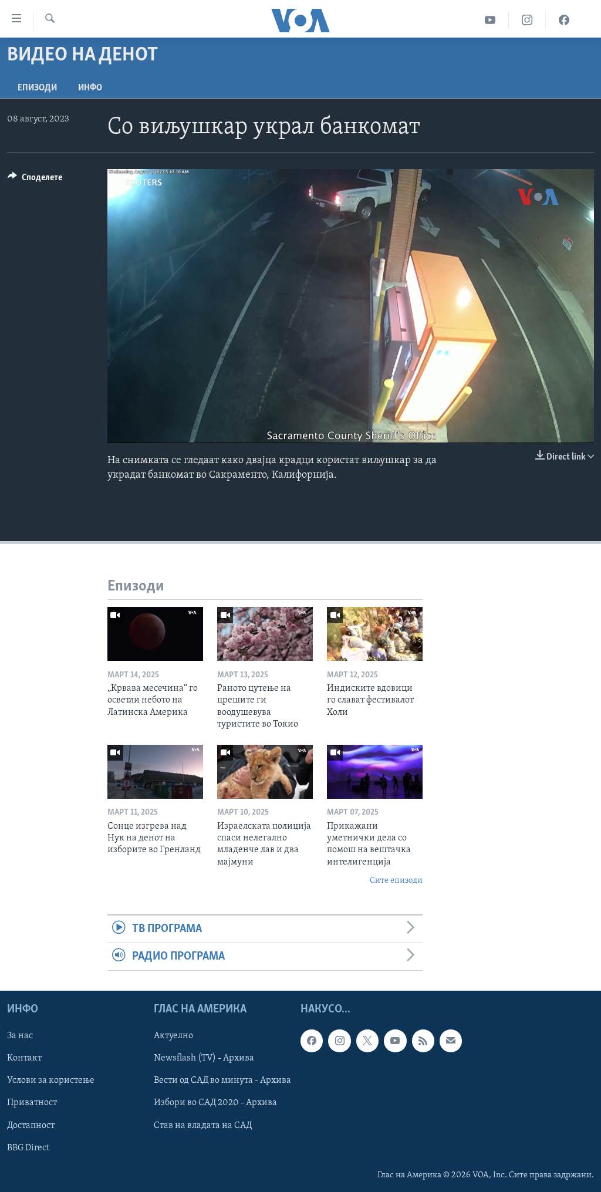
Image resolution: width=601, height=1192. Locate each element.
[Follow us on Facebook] (311, 1041)
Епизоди (37, 88)
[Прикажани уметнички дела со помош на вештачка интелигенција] (375, 772)
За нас (20, 1036)
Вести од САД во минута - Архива (222, 1081)
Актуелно (173, 1036)
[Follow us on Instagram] (339, 1041)
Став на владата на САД (203, 1125)
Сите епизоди (396, 880)
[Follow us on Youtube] (395, 1041)
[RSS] (423, 1041)
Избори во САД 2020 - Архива (215, 1103)
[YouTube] (490, 20)
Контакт (24, 1058)
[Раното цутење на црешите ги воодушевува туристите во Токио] (265, 634)
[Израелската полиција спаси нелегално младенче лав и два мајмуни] (265, 772)
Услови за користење (50, 1081)
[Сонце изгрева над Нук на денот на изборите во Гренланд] (155, 772)
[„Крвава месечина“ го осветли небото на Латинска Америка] (155, 634)
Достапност (31, 1125)
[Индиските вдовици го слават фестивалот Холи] (375, 634)
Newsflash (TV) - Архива (204, 1058)
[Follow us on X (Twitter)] (367, 1041)
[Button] (35, 180)
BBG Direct (28, 1148)
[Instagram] (527, 20)
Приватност (32, 1103)
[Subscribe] (451, 1041)
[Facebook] (564, 20)
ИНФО (90, 88)
